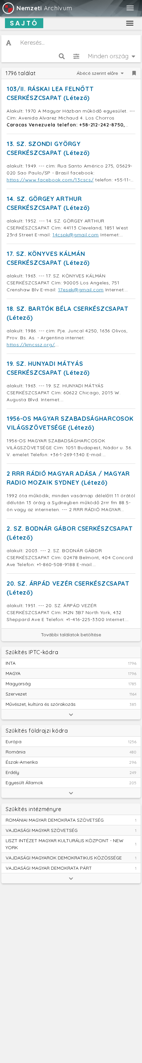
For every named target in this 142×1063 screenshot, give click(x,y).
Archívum (44, 8)
